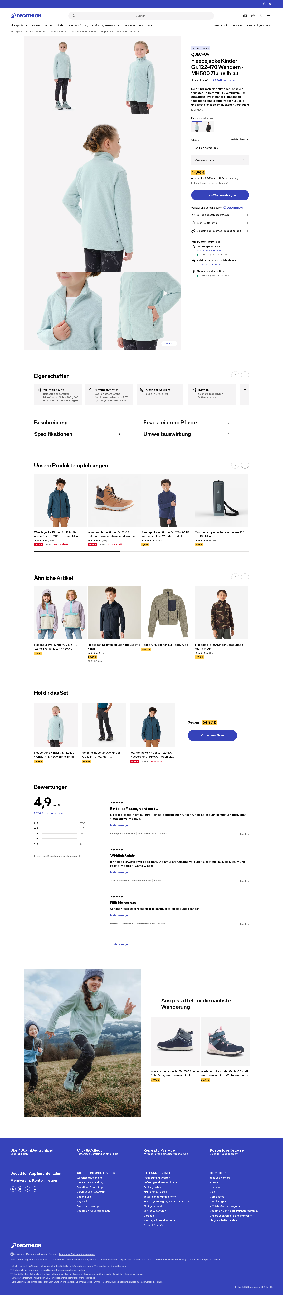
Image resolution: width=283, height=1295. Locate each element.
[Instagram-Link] (27, 1189)
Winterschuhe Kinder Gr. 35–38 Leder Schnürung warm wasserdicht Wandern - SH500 (175, 1073)
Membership (221, 25)
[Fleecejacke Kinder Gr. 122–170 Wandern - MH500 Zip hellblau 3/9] (102, 193)
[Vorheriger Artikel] (235, 375)
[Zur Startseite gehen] (25, 15)
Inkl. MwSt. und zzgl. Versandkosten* (209, 183)
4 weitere (169, 343)
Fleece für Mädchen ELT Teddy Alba (165, 644)
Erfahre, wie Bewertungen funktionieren (55, 856)
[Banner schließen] (270, 4)
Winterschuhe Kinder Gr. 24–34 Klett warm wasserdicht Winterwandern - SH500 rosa (225, 1073)
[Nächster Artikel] (245, 375)
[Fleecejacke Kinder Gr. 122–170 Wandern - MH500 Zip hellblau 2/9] (63, 75)
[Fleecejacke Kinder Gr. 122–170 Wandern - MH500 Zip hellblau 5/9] (141, 311)
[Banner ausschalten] (264, 4)
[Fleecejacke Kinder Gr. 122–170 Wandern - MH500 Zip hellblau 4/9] (63, 311)
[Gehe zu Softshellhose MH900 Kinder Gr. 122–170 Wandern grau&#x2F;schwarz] (104, 725)
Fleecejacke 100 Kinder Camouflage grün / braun (219, 646)
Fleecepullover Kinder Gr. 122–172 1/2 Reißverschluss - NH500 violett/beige (56, 647)
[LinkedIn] (34, 1189)
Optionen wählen (212, 735)
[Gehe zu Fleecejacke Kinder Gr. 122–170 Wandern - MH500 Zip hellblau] (56, 725)
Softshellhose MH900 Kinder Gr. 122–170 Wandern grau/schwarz (101, 755)
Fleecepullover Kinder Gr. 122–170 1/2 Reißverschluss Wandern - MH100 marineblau (166, 534)
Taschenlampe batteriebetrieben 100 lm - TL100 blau (221, 534)
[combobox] (220, 160)
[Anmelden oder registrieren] (261, 16)
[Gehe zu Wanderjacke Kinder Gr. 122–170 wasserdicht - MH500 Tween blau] (152, 725)
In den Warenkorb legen (220, 195)
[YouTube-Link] (20, 1189)
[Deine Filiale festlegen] (245, 16)
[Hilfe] (253, 16)
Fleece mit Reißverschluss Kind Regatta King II (114, 646)
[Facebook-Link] (13, 1189)
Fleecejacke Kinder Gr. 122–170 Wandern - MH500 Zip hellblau (54, 754)
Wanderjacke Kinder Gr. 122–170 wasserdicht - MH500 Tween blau (56, 534)
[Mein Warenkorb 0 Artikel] (269, 16)
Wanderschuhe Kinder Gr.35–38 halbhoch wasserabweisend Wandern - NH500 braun (114, 534)
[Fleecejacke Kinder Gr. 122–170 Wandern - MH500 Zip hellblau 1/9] (141, 75)
